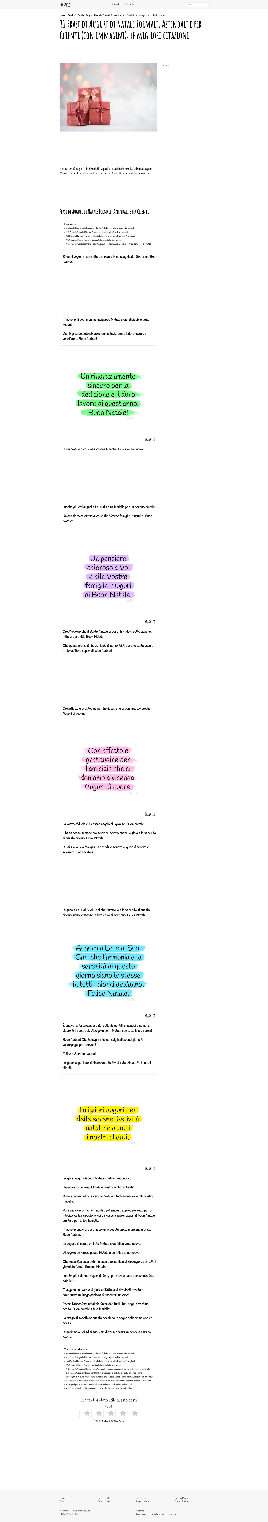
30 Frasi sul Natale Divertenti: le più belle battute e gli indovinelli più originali (100, 236)
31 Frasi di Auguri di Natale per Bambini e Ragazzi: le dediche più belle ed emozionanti (104, 1373)
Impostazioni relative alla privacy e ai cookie (156, 1514)
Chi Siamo (141, 1498)
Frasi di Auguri (104, 1501)
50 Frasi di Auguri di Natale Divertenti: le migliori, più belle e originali (97, 232)
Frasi (115, 4)
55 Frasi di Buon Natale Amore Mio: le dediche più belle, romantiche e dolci (100, 228)
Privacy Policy (181, 1498)
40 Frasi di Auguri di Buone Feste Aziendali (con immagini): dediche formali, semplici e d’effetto (108, 244)
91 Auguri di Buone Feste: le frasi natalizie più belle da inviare (93, 240)
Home (62, 15)
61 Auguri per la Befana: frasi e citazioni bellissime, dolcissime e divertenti (99, 1384)
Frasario (65, 5)
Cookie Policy (181, 1501)
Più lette (129, 4)
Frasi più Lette (104, 1498)
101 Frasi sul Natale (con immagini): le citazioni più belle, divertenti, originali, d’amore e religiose (108, 1380)
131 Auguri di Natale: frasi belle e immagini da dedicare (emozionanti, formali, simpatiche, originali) (109, 1376)
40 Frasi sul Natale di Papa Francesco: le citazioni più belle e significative (99, 1388)
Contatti (140, 1510)
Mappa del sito (143, 1501)
